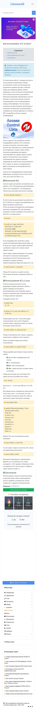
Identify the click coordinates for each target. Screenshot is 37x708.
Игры (7, 613)
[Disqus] (18, 554)
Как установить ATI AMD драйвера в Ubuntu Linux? (17, 662)
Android (8, 628)
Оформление (10, 595)
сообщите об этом (10, 70)
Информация (10, 592)
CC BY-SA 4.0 (15, 486)
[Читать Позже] (34, 19)
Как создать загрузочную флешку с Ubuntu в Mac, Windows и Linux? (18, 682)
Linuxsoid (17, 4)
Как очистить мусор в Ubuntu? (15, 678)
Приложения (10, 619)
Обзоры (8, 604)
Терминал (9, 607)
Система (10, 610)
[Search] (34, 13)
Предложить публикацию (19, 582)
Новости (8, 634)
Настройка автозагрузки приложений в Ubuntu (16, 674)
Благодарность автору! (19, 490)
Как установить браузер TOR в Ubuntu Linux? (19, 666)
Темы (7, 598)
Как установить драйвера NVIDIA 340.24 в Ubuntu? (17, 687)
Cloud (7, 625)
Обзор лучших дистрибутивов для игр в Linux (19, 694)
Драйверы (9, 631)
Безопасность (10, 622)
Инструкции (9, 601)
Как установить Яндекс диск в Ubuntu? (17, 691)
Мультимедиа (10, 616)
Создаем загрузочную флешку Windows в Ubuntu (17, 657)
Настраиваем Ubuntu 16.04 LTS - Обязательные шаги (14, 670)
